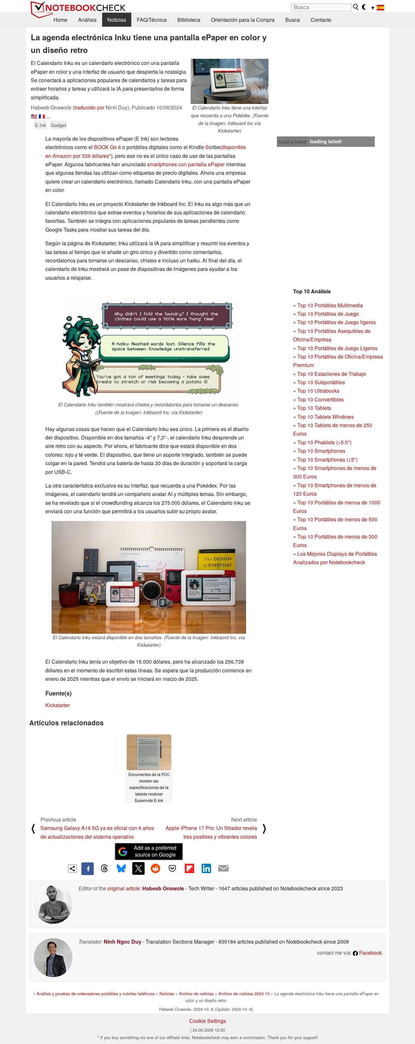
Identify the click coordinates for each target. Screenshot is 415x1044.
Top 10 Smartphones (321, 450)
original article (123, 888)
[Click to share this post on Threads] (104, 868)
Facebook (370, 952)
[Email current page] (223, 868)
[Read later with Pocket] (172, 868)
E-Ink (40, 124)
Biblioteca (188, 19)
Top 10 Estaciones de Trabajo (331, 373)
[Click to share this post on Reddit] (155, 868)
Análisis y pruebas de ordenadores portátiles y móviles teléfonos (96, 993)
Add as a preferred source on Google (155, 851)
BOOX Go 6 (107, 147)
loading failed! (293, 141)
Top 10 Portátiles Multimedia (330, 305)
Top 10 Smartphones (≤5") (327, 459)
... (48, 116)
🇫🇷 (42, 116)
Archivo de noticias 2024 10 (244, 993)
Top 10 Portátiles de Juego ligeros (336, 322)
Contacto (321, 19)
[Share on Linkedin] (206, 868)
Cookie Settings (207, 1021)
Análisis (87, 19)
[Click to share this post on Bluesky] (121, 868)
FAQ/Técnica (152, 19)
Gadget (58, 124)
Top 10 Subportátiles (321, 382)
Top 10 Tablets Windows (325, 416)
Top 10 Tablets (314, 408)
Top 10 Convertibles (320, 399)
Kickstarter (57, 705)
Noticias (116, 19)
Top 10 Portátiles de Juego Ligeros (337, 348)
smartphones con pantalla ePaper (186, 164)
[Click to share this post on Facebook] (87, 868)
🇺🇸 (34, 116)
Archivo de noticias (196, 993)
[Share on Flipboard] (189, 868)
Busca (292, 19)
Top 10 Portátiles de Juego (328, 313)
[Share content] (72, 868)
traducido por (89, 107)
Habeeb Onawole (163, 888)
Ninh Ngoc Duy (122, 941)
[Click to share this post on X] (138, 868)
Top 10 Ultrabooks (318, 390)
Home (60, 19)
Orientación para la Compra (243, 19)
